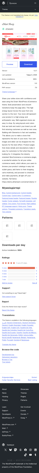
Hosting (5, 397)
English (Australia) (15, 325)
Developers (6, 414)
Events (23, 411)
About (4, 389)
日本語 (20, 335)
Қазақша (10, 445)
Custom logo (6, 195)
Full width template (25, 201)
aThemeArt (9, 29)
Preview (10, 64)
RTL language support (9, 206)
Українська (25, 340)
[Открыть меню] (35, 3)
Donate (24, 414)
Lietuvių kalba (28, 335)
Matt (5, 428)
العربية (4, 323)
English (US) (15, 328)
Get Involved (26, 407)
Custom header (26, 193)
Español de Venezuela (9, 335)
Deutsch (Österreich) (14, 323)
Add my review (7, 283)
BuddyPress (7, 435)
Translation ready (29, 209)
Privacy (5, 400)
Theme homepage (8, 92)
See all (34, 283)
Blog (3, 193)
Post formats (21, 203)
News (4, 393)
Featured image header (10, 198)
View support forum (9, 296)
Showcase (25, 389)
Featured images (25, 198)
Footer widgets (13, 201)
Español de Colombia (9, 330)
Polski (4, 340)
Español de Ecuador (9, 332)
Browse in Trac (7, 359)
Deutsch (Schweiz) (28, 323)
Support (5, 411)
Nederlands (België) (19, 337)
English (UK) (6, 328)
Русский (10, 340)
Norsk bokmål (7, 337)
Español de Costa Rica (25, 330)
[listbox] (19, 231)
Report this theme (8, 310)
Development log (8, 354)
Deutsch (5, 325)
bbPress (6, 432)
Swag (24, 418)
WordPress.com (9, 424)
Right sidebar (31, 203)
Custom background (13, 193)
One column (12, 203)
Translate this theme (9, 344)
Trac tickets (6, 362)
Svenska (17, 340)
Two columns (6, 212)
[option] (7, 225)
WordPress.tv (8, 418)
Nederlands (31, 337)
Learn (4, 407)
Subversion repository (9, 357)
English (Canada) (27, 325)
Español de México (29, 332)
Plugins (23, 397)
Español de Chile (26, 328)
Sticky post (22, 206)
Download (28, 64)
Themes (5, 9)
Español (19, 332)
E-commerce (26, 195)
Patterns (24, 400)
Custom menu (16, 195)
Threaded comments (15, 209)
